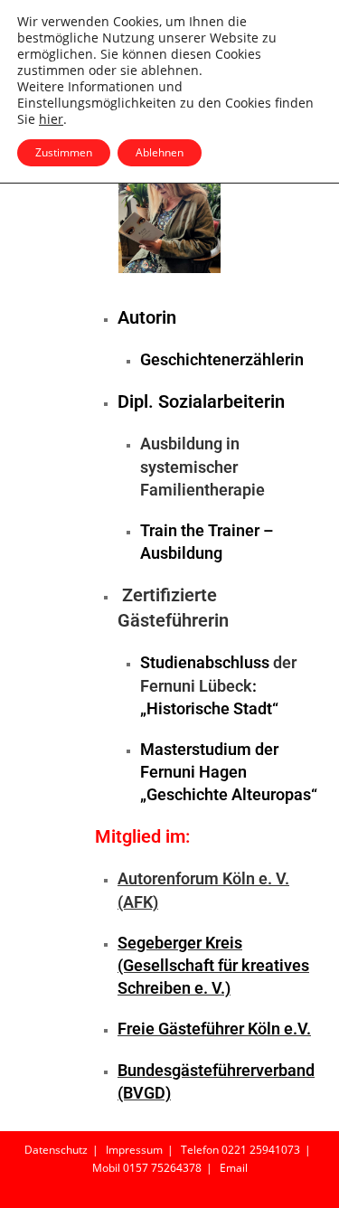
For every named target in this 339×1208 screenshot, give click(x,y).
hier (51, 119)
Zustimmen (63, 152)
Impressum (134, 1149)
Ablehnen (160, 152)
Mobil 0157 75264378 (147, 1167)
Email (234, 1167)
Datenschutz (56, 1149)
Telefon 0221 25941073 (240, 1149)
